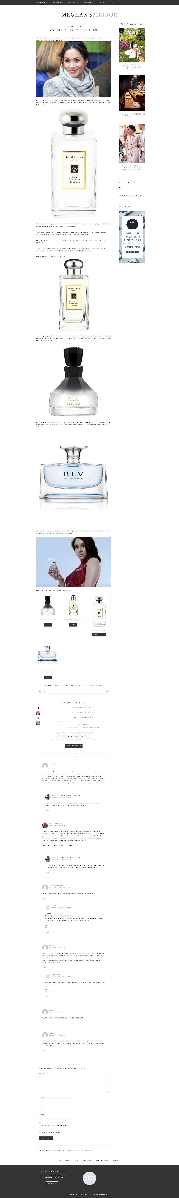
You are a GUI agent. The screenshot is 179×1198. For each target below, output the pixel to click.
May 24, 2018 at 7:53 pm (57, 1012)
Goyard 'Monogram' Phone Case (84, 707)
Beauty (76, 685)
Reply (44, 788)
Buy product (99, 634)
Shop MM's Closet (73, 745)
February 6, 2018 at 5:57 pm (62, 976)
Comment (43, 1073)
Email (41, 1106)
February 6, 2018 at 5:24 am (59, 825)
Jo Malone (91, 685)
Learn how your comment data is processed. (78, 1150)
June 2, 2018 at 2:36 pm (57, 1035)
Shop (48, 624)
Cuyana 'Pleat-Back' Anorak (83, 717)
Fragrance (83, 685)
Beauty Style (59, 685)
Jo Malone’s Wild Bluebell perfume (74, 224)
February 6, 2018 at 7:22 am (62, 859)
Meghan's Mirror (89, 14)
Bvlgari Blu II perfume (50, 424)
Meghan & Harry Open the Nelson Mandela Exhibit (132, 168)
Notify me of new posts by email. (50, 1132)
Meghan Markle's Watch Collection (83, 712)
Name (41, 1097)
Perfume (99, 685)
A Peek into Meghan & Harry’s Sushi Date (132, 116)
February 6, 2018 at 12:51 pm (59, 947)
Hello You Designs (102, 1195)
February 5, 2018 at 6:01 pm (59, 766)
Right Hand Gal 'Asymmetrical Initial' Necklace (83, 727)
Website (42, 1114)
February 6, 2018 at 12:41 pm (59, 887)
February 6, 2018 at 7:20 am (62, 797)
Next (107, 691)
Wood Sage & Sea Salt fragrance (74, 240)
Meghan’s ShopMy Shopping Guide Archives (132, 67)
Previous (42, 691)
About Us (51, 1183)
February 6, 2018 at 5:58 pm (62, 907)
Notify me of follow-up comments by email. (54, 1125)
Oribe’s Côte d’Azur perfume (68, 336)
